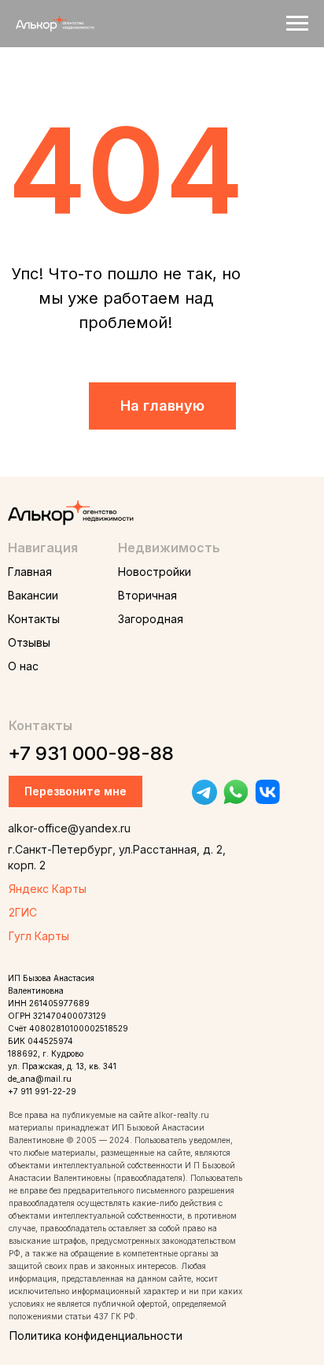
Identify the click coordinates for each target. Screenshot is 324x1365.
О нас (23, 666)
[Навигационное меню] (297, 23)
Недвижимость (169, 547)
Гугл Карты (39, 936)
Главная (30, 571)
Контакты (34, 618)
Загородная (150, 618)
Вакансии (33, 595)
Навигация (43, 547)
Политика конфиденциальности (95, 1335)
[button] (75, 791)
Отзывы (29, 642)
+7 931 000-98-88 (91, 753)
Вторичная (147, 595)
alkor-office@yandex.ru (69, 828)
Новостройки (154, 571)
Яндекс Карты (48, 888)
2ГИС (23, 912)
